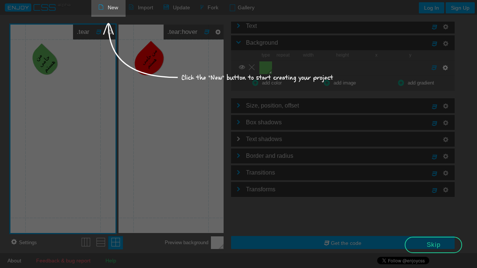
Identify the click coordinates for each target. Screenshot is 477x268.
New (113, 7)
